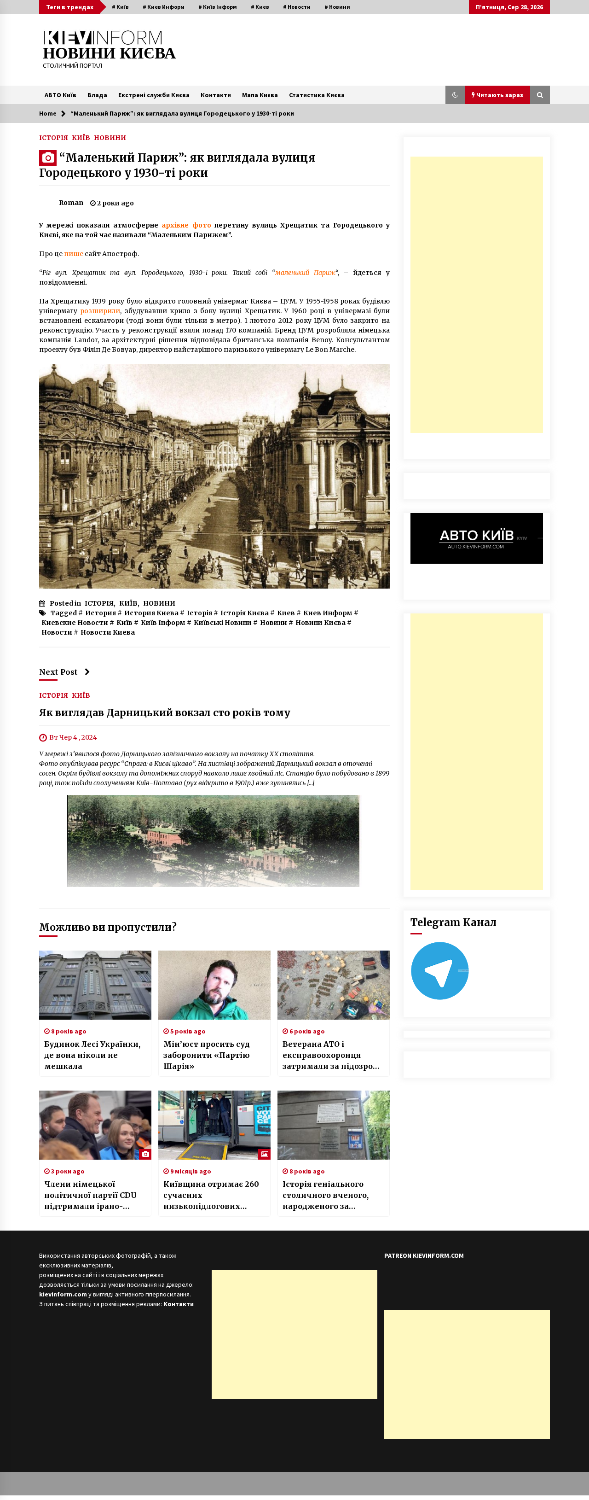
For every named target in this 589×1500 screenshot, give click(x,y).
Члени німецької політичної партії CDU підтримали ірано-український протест (90, 1195)
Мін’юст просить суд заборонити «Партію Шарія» (206, 1055)
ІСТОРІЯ (53, 137)
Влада (97, 95)
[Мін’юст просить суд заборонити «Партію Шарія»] (214, 985)
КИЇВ (81, 137)
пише (73, 254)
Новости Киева (108, 632)
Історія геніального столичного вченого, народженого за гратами (326, 1195)
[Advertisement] (476, 295)
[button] (455, 95)
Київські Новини (223, 623)
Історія (199, 613)
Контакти (216, 95)
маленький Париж (305, 272)
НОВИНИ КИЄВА (109, 53)
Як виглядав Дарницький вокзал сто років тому (164, 713)
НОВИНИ (110, 137)
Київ (124, 623)
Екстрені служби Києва (154, 95)
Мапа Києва (260, 95)
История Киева (151, 613)
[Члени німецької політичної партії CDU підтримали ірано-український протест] (95, 1125)
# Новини (337, 6)
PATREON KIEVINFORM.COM (424, 1255)
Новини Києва (320, 623)
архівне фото (186, 225)
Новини (273, 623)
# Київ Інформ (217, 6)
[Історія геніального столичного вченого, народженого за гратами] (333, 1125)
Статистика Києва (317, 95)
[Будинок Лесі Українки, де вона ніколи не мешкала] (95, 985)
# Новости (297, 6)
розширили (100, 311)
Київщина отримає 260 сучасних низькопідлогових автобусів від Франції (211, 1195)
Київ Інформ (163, 623)
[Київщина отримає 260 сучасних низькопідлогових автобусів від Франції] (214, 1125)
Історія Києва (244, 613)
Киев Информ (327, 613)
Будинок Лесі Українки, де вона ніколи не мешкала (92, 1055)
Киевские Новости (74, 623)
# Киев (260, 6)
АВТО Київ (60, 95)
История (100, 613)
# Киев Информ (164, 6)
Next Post (58, 672)
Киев (286, 613)
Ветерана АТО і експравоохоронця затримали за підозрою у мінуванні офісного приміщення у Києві (331, 1055)
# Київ (120, 6)
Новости (56, 632)
